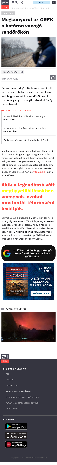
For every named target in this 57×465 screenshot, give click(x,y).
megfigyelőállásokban (27, 191)
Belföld (8, 13)
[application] (28, 327)
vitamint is (39, 171)
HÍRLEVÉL (10, 380)
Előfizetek (42, 2)
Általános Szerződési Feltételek (22, 403)
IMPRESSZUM (12, 386)
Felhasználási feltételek (19, 391)
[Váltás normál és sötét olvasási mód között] (22, 2)
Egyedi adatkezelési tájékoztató (22, 397)
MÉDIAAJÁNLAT (12, 409)
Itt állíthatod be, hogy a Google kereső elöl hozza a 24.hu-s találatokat (32, 253)
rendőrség (18, 8)
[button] (53, 8)
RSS (7, 374)
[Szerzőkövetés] (21, 72)
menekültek (33, 8)
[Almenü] (15, 2)
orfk (45, 8)
